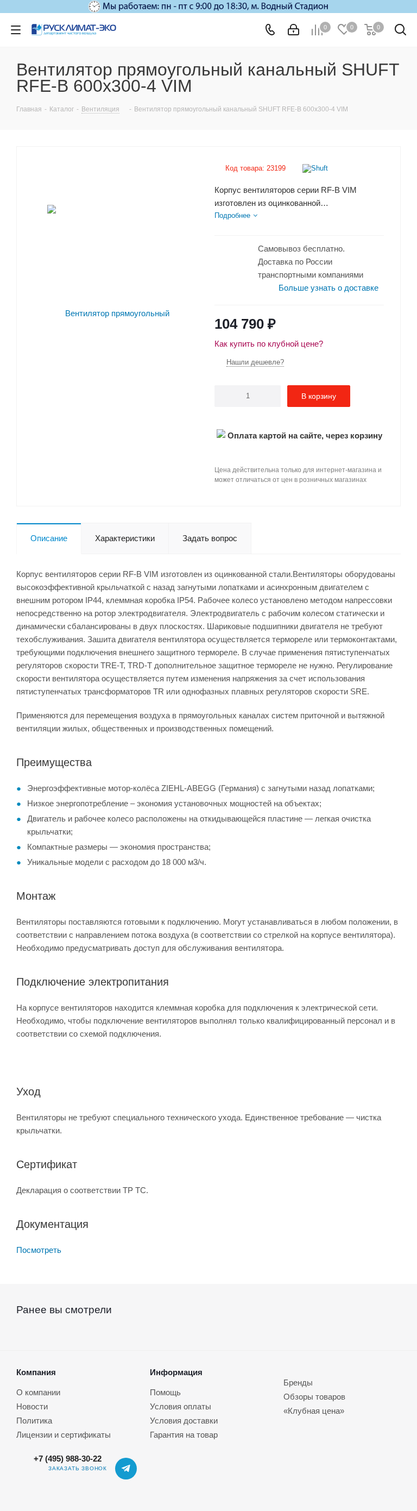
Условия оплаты (180, 1406)
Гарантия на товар (184, 1434)
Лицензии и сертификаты (63, 1434)
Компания (36, 1372)
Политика (34, 1420)
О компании (38, 1392)
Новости (32, 1406)
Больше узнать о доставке (328, 287)
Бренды (298, 1382)
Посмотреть (38, 1250)
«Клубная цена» (313, 1410)
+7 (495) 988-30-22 (68, 1458)
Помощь (165, 1392)
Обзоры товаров (314, 1396)
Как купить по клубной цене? (268, 343)
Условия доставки (184, 1420)
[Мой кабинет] (293, 30)
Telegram (126, 1468)
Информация (176, 1372)
